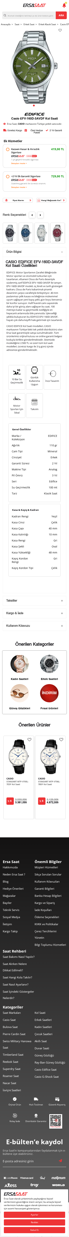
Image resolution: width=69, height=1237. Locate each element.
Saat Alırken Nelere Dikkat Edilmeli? (15, 967)
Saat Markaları (12, 1012)
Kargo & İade (14, 613)
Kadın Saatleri (43, 1027)
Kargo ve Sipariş (45, 903)
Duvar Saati (42, 1048)
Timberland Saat (13, 1054)
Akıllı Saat (41, 1041)
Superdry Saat (11, 1069)
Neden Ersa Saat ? (14, 874)
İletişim (7, 924)
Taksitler (11, 600)
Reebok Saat (10, 1062)
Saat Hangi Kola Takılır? (17, 977)
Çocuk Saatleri (43, 1034)
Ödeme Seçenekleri (47, 917)
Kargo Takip (10, 931)
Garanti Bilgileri (44, 888)
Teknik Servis (11, 910)
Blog (5, 881)
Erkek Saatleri (43, 1020)
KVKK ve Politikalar (46, 924)
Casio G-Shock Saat (47, 1076)
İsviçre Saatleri (12, 1090)
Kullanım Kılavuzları (47, 881)
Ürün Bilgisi (14, 252)
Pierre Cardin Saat (14, 1034)
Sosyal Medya (11, 917)
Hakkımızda (10, 867)
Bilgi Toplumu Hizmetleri (50, 945)
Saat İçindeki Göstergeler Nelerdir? (18, 995)
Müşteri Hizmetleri (46, 867)
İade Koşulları (43, 910)
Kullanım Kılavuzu (18, 626)
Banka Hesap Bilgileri (48, 895)
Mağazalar (9, 895)
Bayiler (7, 903)
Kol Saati (40, 1012)
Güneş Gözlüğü (44, 1055)
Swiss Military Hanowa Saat (17, 1044)
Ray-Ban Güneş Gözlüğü (50, 1062)
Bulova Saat (10, 1027)
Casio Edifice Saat (45, 1069)
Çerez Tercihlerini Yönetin (45, 934)
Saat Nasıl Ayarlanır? (15, 984)
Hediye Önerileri (13, 888)
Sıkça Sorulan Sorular (48, 874)
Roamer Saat (11, 1076)
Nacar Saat (9, 1083)
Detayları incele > (19, 163)
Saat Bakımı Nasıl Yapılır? (18, 957)
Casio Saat (9, 1020)
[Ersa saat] (34, 5)
